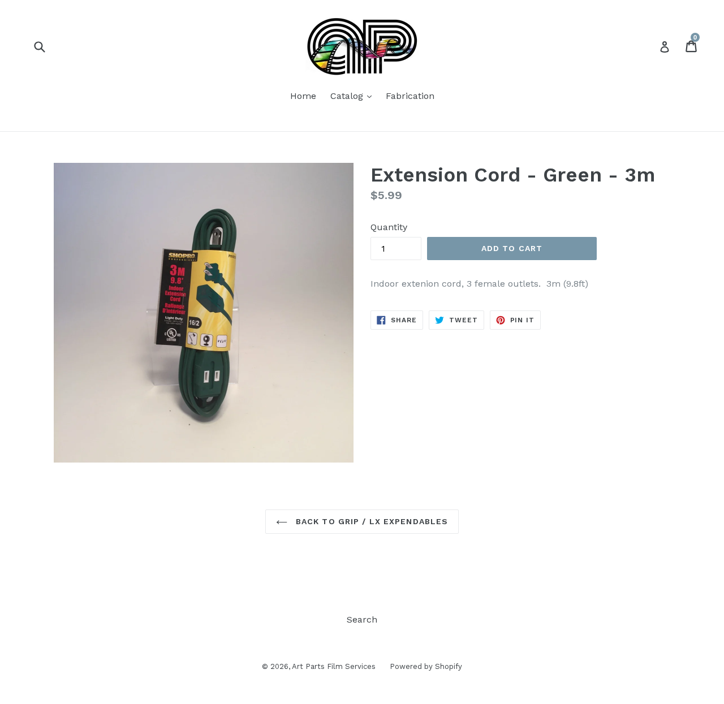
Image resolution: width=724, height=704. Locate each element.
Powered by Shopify (426, 666)
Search (362, 619)
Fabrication (410, 95)
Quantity (388, 227)
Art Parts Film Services (334, 666)
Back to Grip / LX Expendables (371, 521)
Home (303, 95)
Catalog (353, 95)
